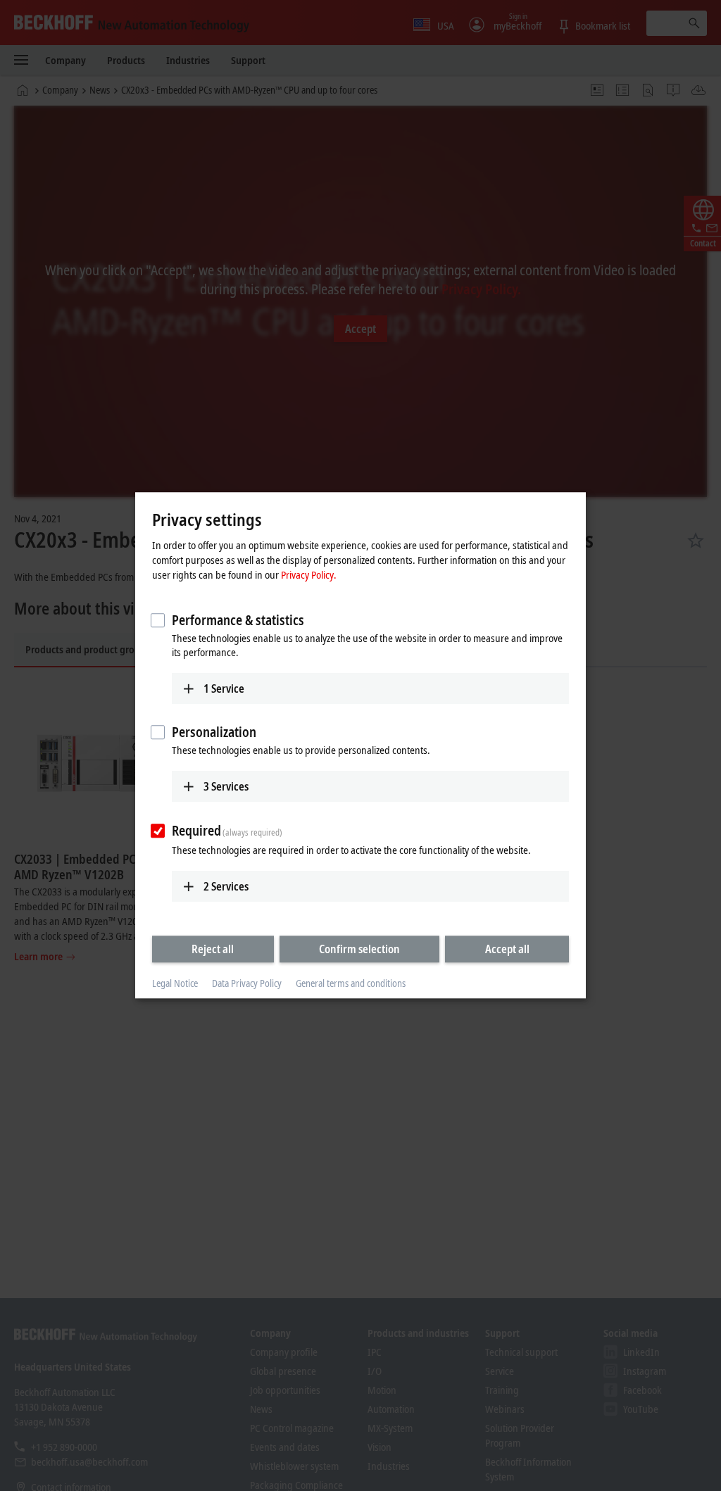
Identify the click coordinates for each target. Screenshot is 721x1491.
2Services (226, 886)
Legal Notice (175, 983)
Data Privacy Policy (247, 983)
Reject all (213, 949)
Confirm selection (359, 949)
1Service (223, 688)
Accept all (507, 949)
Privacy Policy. (309, 574)
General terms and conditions (351, 983)
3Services (226, 786)
